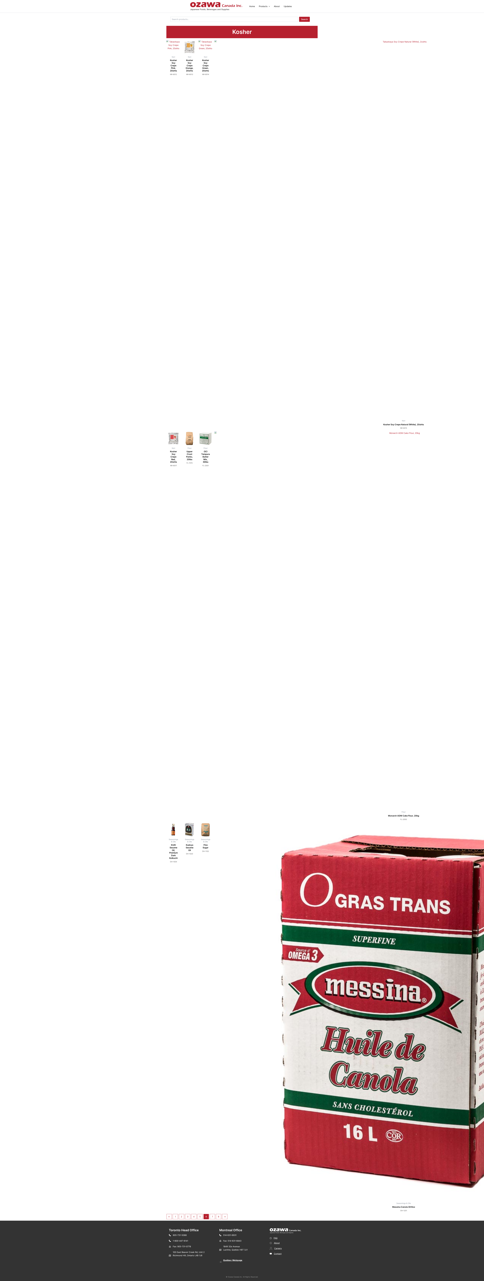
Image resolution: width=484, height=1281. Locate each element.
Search (304, 19)
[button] (268, 6)
